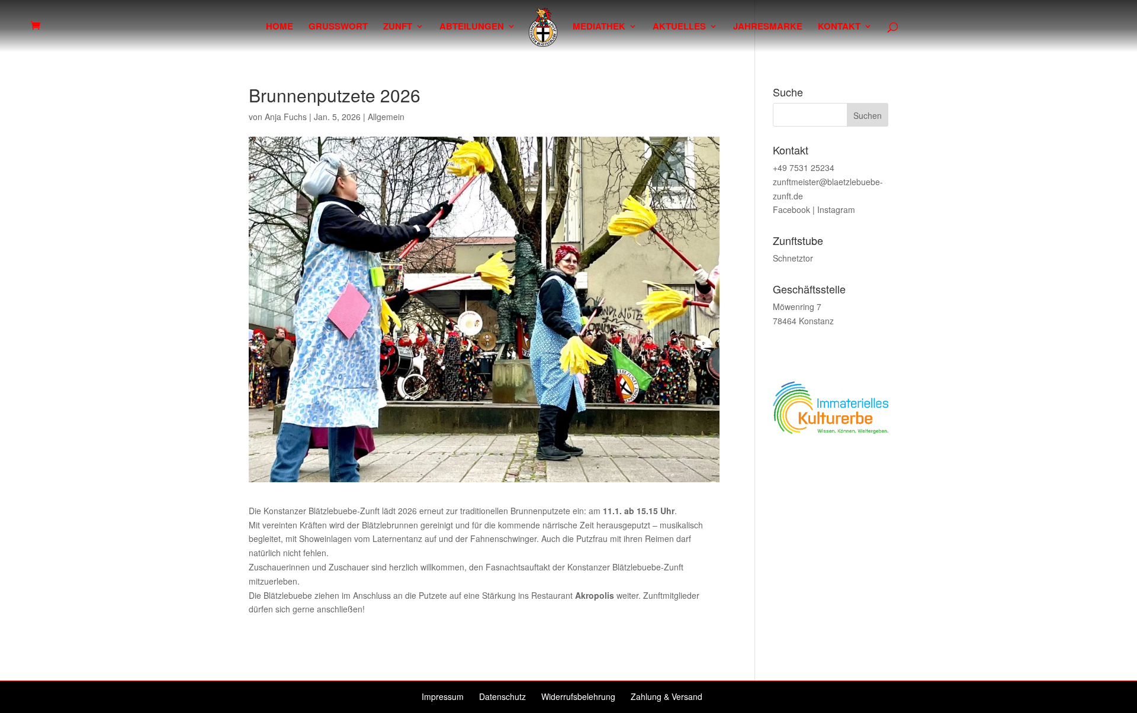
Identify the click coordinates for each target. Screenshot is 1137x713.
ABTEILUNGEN (471, 27)
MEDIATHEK (599, 27)
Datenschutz (502, 696)
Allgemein (386, 116)
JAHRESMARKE (767, 27)
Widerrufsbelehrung (578, 696)
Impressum (443, 696)
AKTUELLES (679, 27)
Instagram (836, 209)
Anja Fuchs (286, 116)
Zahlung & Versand (666, 696)
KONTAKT (839, 27)
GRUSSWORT (338, 27)
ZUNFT (397, 27)
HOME (279, 27)
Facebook (791, 209)
